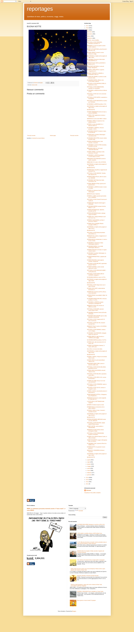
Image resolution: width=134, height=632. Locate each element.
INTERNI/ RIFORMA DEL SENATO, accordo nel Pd (95, 210)
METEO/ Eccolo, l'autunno (93, 194)
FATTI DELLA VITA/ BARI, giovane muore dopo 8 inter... (95, 309)
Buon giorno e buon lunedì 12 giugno (86, 600)
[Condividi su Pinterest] (53, 83)
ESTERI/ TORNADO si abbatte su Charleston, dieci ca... (95, 74)
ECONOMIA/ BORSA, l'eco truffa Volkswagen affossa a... (95, 247)
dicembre (89, 31)
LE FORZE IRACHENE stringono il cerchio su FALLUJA (91, 524)
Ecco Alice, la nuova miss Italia (94, 349)
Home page (53, 135)
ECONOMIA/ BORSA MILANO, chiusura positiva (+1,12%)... (97, 299)
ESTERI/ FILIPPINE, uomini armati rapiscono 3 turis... (95, 267)
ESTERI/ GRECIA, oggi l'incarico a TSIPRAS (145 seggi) (95, 337)
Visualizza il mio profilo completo (92, 492)
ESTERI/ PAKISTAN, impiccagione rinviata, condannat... (95, 260)
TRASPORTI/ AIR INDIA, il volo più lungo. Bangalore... (95, 67)
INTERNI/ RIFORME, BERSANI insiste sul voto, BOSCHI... (96, 420)
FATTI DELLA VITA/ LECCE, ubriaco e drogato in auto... (96, 388)
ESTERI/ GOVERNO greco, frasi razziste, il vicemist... (95, 142)
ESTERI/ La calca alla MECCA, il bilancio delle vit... (95, 125)
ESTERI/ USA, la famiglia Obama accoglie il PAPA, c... (95, 224)
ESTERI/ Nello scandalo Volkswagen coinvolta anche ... (96, 135)
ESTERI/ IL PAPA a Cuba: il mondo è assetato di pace (96, 411)
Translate (80, 510)
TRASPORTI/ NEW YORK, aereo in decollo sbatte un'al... (95, 364)
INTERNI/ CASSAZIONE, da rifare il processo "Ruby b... (95, 220)
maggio (89, 466)
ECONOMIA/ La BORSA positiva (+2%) (96, 104)
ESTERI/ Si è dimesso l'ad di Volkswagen (94, 191)
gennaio (89, 474)
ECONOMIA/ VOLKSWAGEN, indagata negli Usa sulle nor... (96, 333)
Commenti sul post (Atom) (38, 138)
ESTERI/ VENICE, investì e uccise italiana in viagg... (95, 53)
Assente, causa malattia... (93, 40)
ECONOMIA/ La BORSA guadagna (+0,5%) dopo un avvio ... (95, 156)
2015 (87, 30)
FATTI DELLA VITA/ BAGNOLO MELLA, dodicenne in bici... (96, 84)
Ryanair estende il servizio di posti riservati (87, 575)
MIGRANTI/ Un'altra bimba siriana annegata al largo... (95, 430)
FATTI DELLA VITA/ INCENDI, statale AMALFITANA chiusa (96, 423)
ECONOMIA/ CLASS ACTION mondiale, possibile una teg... (97, 145)
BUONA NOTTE (91, 109)
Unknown (88, 490)
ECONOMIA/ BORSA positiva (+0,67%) (96, 340)
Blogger (74, 611)
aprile (88, 468)
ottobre (89, 36)
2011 (87, 484)
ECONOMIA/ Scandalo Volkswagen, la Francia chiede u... (96, 254)
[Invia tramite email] (46, 83)
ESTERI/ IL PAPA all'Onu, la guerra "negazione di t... (95, 70)
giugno (89, 464)
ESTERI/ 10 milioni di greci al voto (95, 404)
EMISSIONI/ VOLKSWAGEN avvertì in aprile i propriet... (96, 159)
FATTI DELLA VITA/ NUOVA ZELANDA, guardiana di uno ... (96, 367)
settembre (89, 38)
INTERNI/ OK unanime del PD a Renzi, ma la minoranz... (96, 292)
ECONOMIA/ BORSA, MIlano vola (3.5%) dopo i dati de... (95, 80)
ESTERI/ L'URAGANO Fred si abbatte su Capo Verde (90, 591)
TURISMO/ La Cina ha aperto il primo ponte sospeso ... (96, 46)
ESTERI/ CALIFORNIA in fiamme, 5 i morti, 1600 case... (96, 346)
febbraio (89, 472)
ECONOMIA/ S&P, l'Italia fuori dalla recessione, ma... (95, 181)
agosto (89, 460)
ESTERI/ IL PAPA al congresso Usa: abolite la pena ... (96, 121)
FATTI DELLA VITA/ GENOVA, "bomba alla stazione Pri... (96, 174)
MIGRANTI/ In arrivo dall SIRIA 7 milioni (96, 118)
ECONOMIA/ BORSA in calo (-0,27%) (96, 277)
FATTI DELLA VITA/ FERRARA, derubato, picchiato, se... (94, 43)
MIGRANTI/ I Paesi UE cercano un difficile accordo (95, 306)
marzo (89, 470)
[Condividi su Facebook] (52, 83)
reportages (40, 9)
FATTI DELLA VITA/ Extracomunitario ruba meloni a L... (96, 233)
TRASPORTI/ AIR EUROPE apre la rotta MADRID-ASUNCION (97, 316)
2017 (87, 25)
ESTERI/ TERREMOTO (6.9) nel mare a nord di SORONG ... (97, 112)
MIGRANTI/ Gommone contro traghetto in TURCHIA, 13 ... (96, 398)
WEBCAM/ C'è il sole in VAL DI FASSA (96, 162)
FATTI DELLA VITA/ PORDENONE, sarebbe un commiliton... (95, 87)
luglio (88, 462)
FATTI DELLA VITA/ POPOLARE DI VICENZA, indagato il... (95, 274)
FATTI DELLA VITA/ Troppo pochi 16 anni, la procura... (96, 320)
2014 (87, 477)
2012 (87, 481)
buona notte (34, 84)
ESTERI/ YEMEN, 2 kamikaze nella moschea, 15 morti (95, 152)
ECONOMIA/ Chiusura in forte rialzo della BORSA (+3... (96, 60)
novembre (90, 34)
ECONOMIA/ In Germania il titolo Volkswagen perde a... (95, 243)
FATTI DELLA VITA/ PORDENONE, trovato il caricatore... (95, 434)
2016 (87, 27)
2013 (87, 479)
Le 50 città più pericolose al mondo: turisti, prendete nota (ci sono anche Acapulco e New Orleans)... (92, 543)
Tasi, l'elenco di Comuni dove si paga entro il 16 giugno (91, 560)
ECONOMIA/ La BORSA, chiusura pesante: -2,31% (95, 128)
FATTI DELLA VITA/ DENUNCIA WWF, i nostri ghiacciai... (96, 271)
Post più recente (31, 135)
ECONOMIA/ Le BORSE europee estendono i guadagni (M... (95, 302)
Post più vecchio (74, 135)
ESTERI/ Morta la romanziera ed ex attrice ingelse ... (95, 407)
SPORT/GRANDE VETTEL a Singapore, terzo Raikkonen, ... (97, 395)
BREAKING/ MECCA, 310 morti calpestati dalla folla (94, 149)
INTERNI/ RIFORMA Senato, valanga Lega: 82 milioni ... (96, 214)
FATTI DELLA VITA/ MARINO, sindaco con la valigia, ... (96, 330)
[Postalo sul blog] (48, 83)
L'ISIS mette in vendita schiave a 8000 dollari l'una (89, 533)
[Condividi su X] (50, 83)
